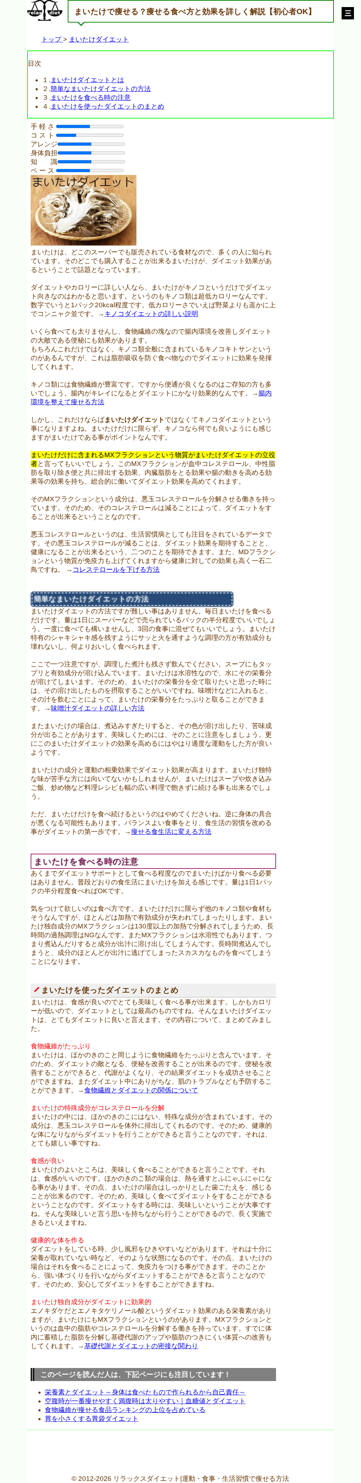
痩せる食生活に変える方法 (171, 831)
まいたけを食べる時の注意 (90, 97)
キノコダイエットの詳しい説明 (151, 313)
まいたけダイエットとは (87, 80)
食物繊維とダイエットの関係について (141, 1090)
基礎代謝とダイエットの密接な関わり (141, 1346)
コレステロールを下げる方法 (116, 569)
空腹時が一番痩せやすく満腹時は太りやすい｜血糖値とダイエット (145, 1401)
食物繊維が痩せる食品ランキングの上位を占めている (125, 1410)
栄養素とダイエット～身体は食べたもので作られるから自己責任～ (145, 1392)
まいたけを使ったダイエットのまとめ (107, 106)
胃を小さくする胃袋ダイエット (92, 1418)
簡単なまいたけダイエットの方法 (100, 88)
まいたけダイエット (99, 39)
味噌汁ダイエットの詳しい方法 (98, 708)
